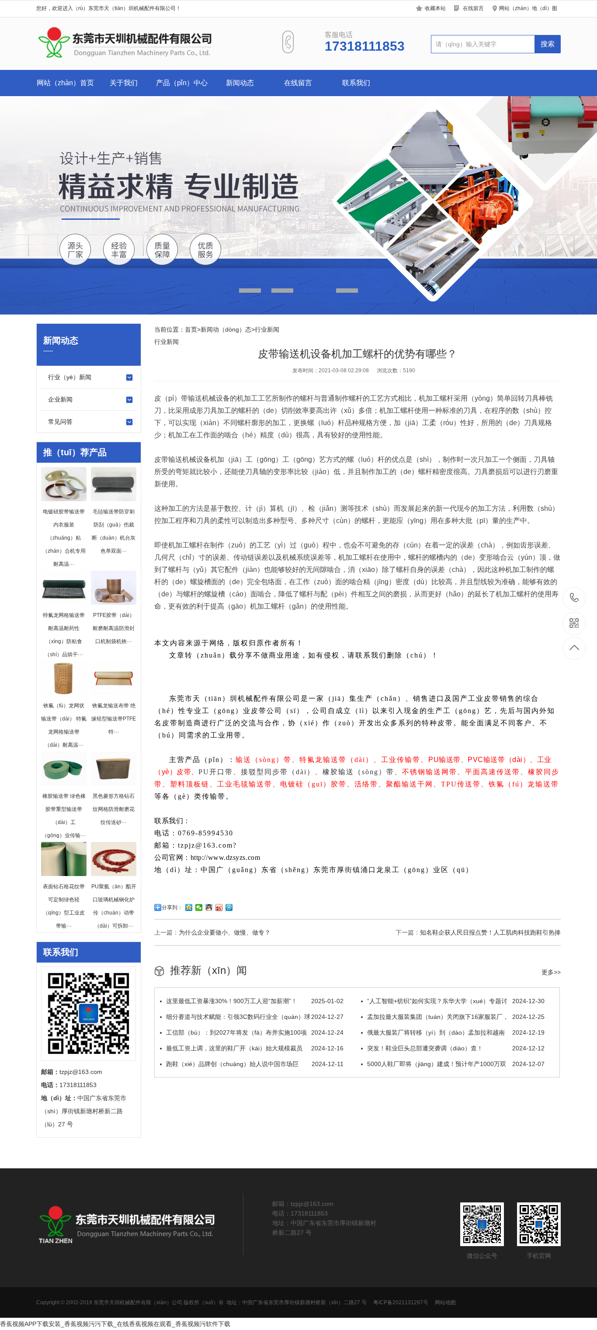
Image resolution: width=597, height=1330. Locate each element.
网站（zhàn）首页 (65, 83)
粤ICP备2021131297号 (400, 1302)
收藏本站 (435, 8)
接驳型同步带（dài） (278, 772)
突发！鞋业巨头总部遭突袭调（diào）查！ (456, 1048)
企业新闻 (60, 399)
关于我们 (124, 83)
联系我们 (356, 83)
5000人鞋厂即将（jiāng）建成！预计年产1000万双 (456, 1063)
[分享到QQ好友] (209, 907)
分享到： (172, 907)
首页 (191, 329)
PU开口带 (215, 772)
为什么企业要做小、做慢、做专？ (225, 932)
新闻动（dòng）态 (226, 329)
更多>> (551, 972)
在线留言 (473, 8)
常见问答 (60, 421)
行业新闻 (267, 329)
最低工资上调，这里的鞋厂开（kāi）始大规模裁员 (255, 1048)
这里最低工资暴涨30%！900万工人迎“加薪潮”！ (255, 1001)
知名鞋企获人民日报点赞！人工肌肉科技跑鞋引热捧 (490, 932)
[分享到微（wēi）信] (199, 907)
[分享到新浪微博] (219, 907)
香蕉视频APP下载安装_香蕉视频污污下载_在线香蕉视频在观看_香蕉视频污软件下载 (115, 1323)
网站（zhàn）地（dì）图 (528, 8)
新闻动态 (240, 83)
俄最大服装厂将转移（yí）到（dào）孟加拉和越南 (456, 1032)
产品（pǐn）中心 (182, 83)
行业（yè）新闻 (69, 377)
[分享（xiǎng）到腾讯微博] (229, 907)
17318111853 (574, 598)
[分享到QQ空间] (189, 907)
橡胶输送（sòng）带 (358, 772)
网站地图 (445, 1302)
